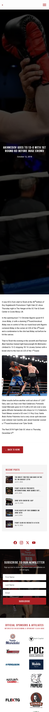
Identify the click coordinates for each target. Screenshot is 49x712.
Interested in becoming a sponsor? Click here (24, 628)
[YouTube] (33, 543)
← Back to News (12, 449)
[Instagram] (21, 543)
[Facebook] (15, 543)
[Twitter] (27, 543)
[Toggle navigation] (44, 5)
